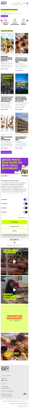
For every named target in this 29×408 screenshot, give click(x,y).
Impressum (13, 403)
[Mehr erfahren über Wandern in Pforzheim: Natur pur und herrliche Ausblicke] (7, 43)
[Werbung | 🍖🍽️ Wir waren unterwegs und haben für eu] (14, 290)
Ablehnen (14, 230)
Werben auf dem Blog (6, 396)
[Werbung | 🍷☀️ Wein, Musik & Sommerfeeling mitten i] (14, 346)
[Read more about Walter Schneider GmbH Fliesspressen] (7, 123)
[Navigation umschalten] (27, 3)
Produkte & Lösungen (6, 394)
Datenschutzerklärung (22, 403)
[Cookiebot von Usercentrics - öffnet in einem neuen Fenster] (21, 176)
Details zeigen (21, 217)
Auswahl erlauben (14, 226)
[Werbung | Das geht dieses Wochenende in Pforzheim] (14, 318)
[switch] (25, 204)
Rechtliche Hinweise (23, 406)
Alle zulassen (14, 222)
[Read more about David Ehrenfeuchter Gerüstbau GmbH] (21, 123)
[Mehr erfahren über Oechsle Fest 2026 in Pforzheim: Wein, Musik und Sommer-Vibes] (21, 43)
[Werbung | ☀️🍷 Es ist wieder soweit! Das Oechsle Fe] (14, 261)
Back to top (25, 394)
